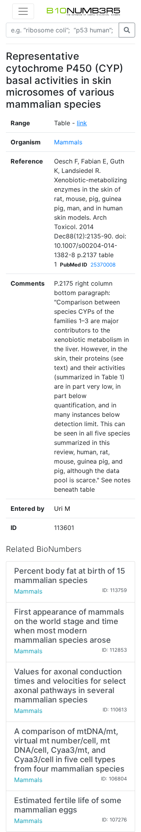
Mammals (68, 142)
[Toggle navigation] (23, 11)
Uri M (62, 508)
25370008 (103, 264)
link (82, 123)
